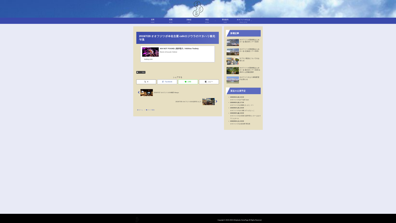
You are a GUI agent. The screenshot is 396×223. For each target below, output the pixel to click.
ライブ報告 (142, 72)
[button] (209, 81)
